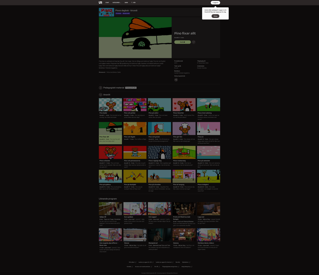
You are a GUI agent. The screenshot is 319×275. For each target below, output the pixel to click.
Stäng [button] (215, 16)
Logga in (215, 2)
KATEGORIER (116, 2)
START (107, 2)
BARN (126, 2)
